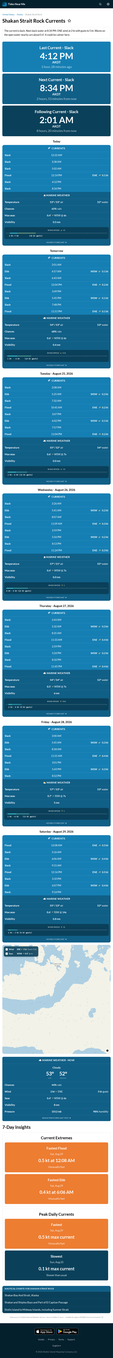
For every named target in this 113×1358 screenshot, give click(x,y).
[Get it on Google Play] (67, 1331)
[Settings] (108, 4)
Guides (41, 1339)
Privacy (51, 1339)
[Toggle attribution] (107, 1050)
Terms (61, 1339)
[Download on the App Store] (44, 1331)
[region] (56, 999)
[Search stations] (100, 4)
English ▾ (57, 1345)
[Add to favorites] (69, 20)
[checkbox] (21, 949)
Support (71, 1339)
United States (8, 14)
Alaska (20, 14)
